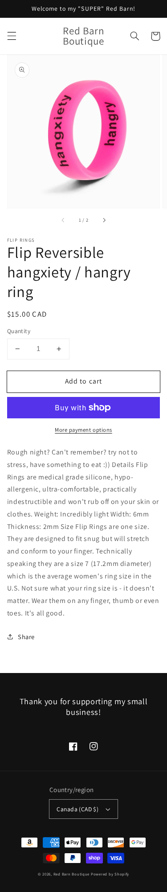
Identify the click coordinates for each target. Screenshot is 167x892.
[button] (11, 36)
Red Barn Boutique (71, 874)
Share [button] (26, 636)
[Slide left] (63, 220)
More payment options (83, 430)
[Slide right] (104, 220)
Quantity (18, 331)
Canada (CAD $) (77, 809)
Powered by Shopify (110, 874)
